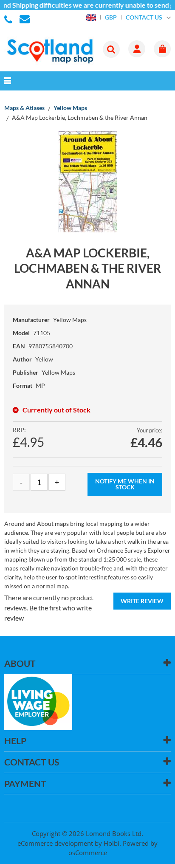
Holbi (111, 843)
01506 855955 (9, 19)
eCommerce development (55, 843)
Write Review (142, 600)
